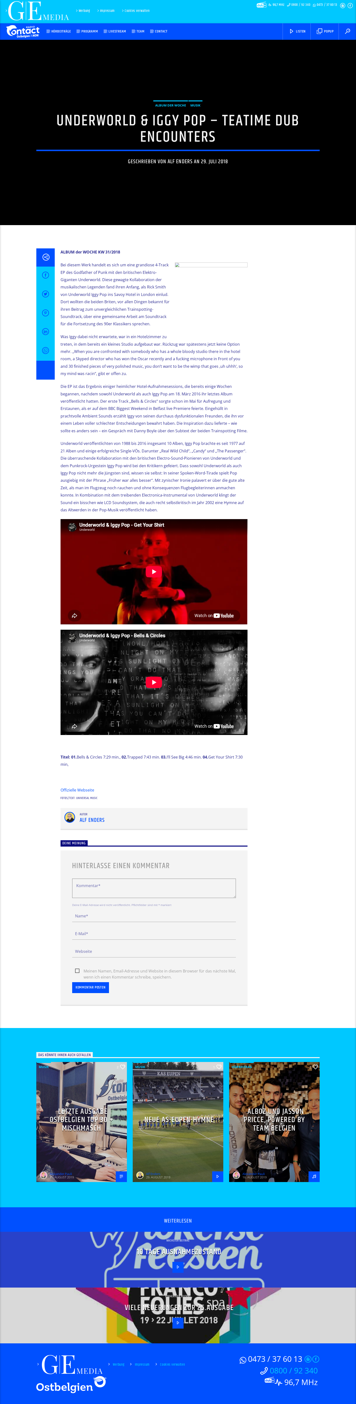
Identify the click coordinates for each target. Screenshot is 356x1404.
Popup (328, 31)
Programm (89, 31)
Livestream (117, 31)
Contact (161, 31)
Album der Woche (170, 105)
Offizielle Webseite (77, 790)
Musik (195, 105)
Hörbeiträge (61, 31)
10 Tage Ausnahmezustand (179, 1252)
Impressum (107, 11)
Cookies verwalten (137, 11)
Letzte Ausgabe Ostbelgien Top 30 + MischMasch (81, 1120)
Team (140, 31)
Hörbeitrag (242, 1067)
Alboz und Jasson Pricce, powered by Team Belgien (274, 1120)
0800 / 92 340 (300, 5)
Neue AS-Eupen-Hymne (179, 1120)
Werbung (84, 11)
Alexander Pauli (61, 1174)
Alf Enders (180, 161)
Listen (300, 31)
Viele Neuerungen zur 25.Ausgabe (179, 1308)
